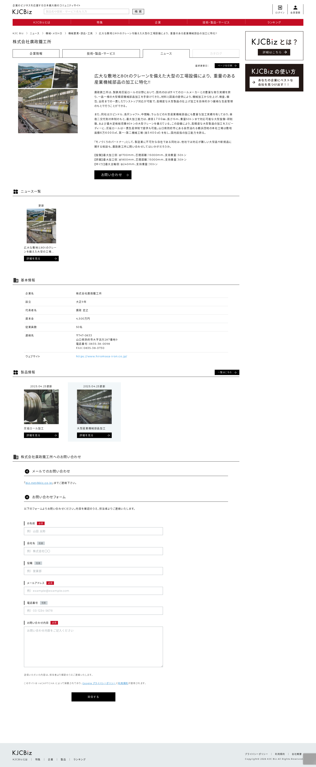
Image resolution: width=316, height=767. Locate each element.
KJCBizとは (41, 22)
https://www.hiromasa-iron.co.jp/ (101, 356)
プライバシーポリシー (256, 754)
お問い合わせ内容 (41, 622)
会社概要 (297, 754)
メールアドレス (39, 583)
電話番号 (36, 603)
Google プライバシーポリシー (99, 683)
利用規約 (123, 683)
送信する (93, 696)
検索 (139, 11)
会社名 (35, 543)
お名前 (35, 523)
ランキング (274, 22)
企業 (158, 22)
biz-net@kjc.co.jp (39, 483)
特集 (100, 22)
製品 (63, 759)
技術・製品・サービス (216, 22)
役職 (33, 563)
